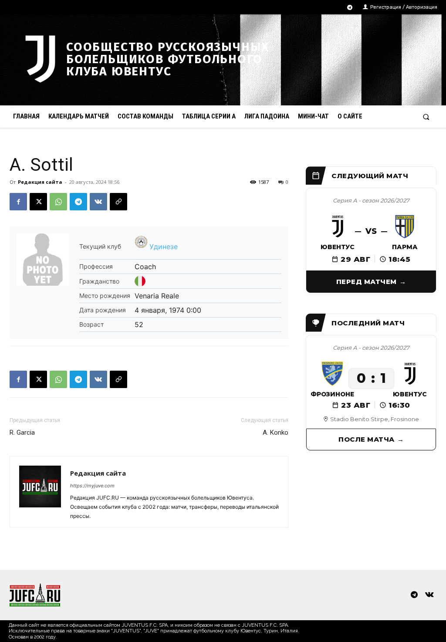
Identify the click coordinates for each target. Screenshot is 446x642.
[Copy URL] (118, 201)
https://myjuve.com (92, 486)
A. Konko (275, 432)
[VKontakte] (429, 595)
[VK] (98, 201)
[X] (38, 201)
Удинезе (163, 246)
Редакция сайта (40, 182)
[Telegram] (350, 7)
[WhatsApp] (58, 201)
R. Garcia (22, 432)
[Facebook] (18, 201)
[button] (426, 116)
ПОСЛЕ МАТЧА (366, 439)
